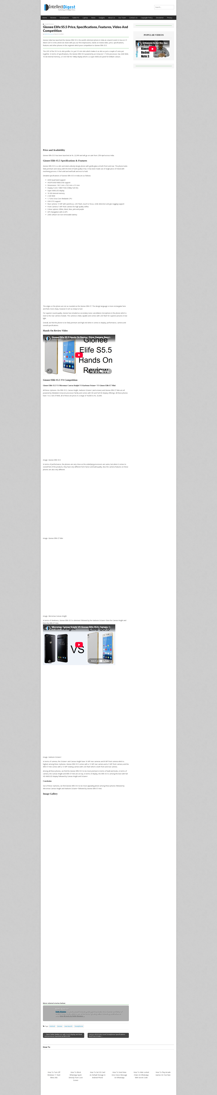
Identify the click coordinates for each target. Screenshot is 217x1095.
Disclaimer (160, 18)
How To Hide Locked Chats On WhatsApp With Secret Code (141, 1075)
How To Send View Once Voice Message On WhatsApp (119, 1075)
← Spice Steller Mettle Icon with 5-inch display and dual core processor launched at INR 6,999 (63, 1035)
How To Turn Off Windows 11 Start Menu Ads (53, 1075)
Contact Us (133, 18)
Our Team (122, 18)
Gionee (59, 1026)
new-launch (68, 1026)
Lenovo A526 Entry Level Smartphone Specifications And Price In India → (107, 1035)
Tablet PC (75, 18)
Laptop (85, 18)
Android (52, 1026)
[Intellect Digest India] (60, 6)
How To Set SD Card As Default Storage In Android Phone (97, 1075)
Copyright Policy (147, 18)
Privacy (169, 18)
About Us (111, 18)
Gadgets (102, 18)
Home (44, 18)
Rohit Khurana (49, 34)
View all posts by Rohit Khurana (72, 1016)
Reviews (53, 18)
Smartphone (64, 18)
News (93, 18)
